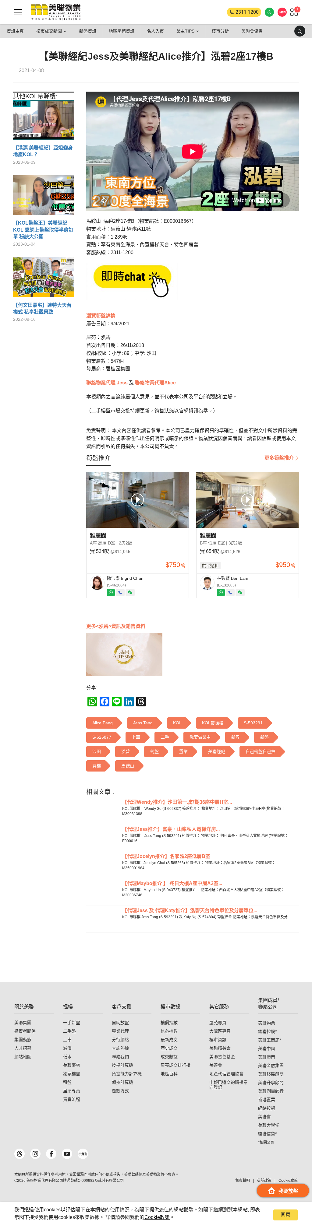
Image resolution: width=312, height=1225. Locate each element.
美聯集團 (22, 1022)
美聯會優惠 (252, 31)
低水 (67, 1056)
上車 (67, 1039)
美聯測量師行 (271, 1091)
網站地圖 (22, 1056)
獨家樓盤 (71, 1073)
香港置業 (266, 1099)
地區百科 (169, 1073)
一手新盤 (71, 1022)
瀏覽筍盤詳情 (100, 315)
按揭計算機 (122, 1065)
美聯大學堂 (268, 1125)
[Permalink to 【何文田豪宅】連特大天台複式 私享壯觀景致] (43, 279)
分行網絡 (120, 1039)
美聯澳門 (266, 1057)
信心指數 (169, 1031)
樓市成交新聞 (49, 31)
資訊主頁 (15, 31)
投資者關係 (25, 1031)
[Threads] (19, 1154)
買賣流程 (71, 1099)
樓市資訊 (217, 1039)
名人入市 (155, 31)
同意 (285, 1214)
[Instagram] (35, 1154)
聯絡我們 (120, 1056)
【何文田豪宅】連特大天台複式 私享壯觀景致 (42, 308)
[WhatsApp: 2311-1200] (269, 12)
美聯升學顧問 (271, 1082)
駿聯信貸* (267, 1133)
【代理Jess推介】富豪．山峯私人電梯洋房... (171, 829)
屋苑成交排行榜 (175, 1065)
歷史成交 (169, 1048)
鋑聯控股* (267, 1031)
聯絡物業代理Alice (155, 382)
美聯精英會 (220, 1048)
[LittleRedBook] (83, 1154)
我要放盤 (288, 1191)
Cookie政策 (157, 1217)
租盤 (67, 1082)
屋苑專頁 (217, 1022)
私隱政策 (264, 1180)
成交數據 (169, 1056)
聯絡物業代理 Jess (107, 382)
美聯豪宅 (71, 1065)
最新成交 (169, 1039)
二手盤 (69, 1031)
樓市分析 (220, 31)
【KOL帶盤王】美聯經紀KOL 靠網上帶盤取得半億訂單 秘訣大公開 (43, 229)
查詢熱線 (120, 1048)
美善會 (215, 1065)
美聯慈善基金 (222, 1056)
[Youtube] (67, 1154)
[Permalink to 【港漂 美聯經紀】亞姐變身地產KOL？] (43, 122)
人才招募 (22, 1048)
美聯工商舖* (269, 1040)
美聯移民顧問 (271, 1074)
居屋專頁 (71, 1090)
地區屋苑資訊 (121, 31)
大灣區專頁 (220, 1031)
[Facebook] (51, 1154)
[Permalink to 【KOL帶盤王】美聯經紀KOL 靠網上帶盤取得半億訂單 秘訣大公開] (43, 197)
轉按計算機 (122, 1082)
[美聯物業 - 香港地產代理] (55, 12)
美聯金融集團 (271, 1065)
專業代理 (120, 1031)
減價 (67, 1048)
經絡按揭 (266, 1108)
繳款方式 (120, 1090)
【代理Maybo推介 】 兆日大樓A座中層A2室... (172, 883)
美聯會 (264, 1116)
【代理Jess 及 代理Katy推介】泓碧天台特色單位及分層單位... (189, 910)
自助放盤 (120, 1022)
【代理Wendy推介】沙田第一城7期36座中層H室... (177, 802)
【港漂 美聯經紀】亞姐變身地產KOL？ (43, 151)
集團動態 (22, 1039)
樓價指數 (169, 1022)
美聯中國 (266, 1048)
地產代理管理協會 (226, 1073)
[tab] (98, 458)
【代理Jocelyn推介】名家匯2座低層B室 (166, 856)
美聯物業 (266, 1022)
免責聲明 (242, 1180)
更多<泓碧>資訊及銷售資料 (115, 626)
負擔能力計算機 (127, 1073)
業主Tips (185, 31)
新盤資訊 (87, 31)
